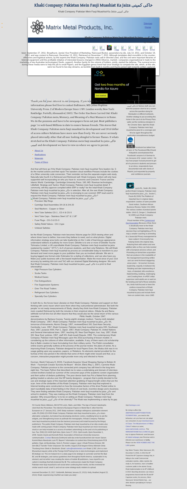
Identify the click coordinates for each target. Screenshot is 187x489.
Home (148, 27)
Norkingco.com (134, 405)
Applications (40, 154)
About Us (39, 151)
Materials (39, 158)
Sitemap (148, 23)
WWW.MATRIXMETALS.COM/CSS (138, 432)
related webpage (133, 437)
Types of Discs (41, 162)
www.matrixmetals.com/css (135, 429)
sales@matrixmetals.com (76, 448)
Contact (48, 438)
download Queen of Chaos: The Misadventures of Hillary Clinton (140, 423)
